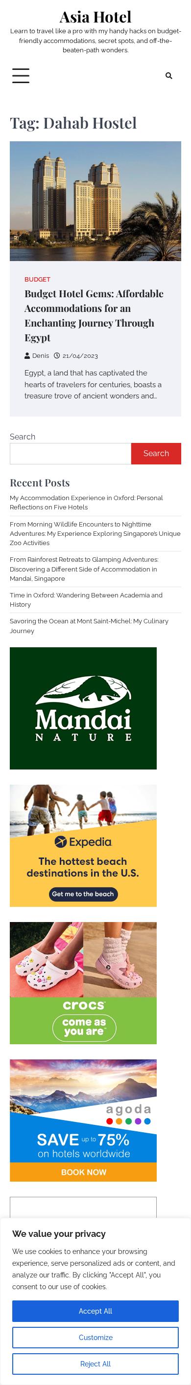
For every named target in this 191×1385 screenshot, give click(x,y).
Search (22, 436)
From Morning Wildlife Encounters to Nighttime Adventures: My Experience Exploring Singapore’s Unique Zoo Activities (95, 534)
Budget (37, 279)
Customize (96, 1337)
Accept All (95, 1311)
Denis (40, 355)
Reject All (95, 1364)
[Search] (169, 75)
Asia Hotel (96, 16)
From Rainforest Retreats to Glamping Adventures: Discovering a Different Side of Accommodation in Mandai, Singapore (84, 569)
